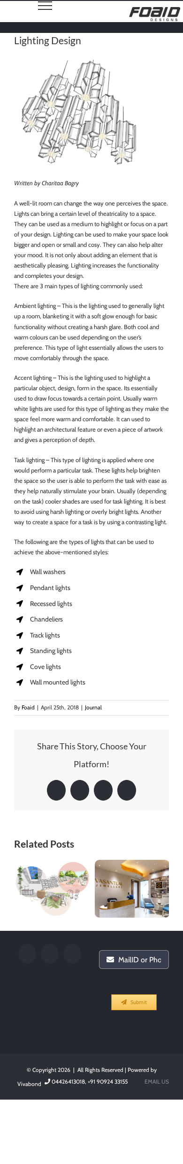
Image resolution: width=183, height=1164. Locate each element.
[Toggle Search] (4, 5)
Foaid (28, 707)
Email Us (155, 1081)
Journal (93, 707)
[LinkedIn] (50, 954)
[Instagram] (72, 954)
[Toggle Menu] (45, 5)
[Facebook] (27, 954)
